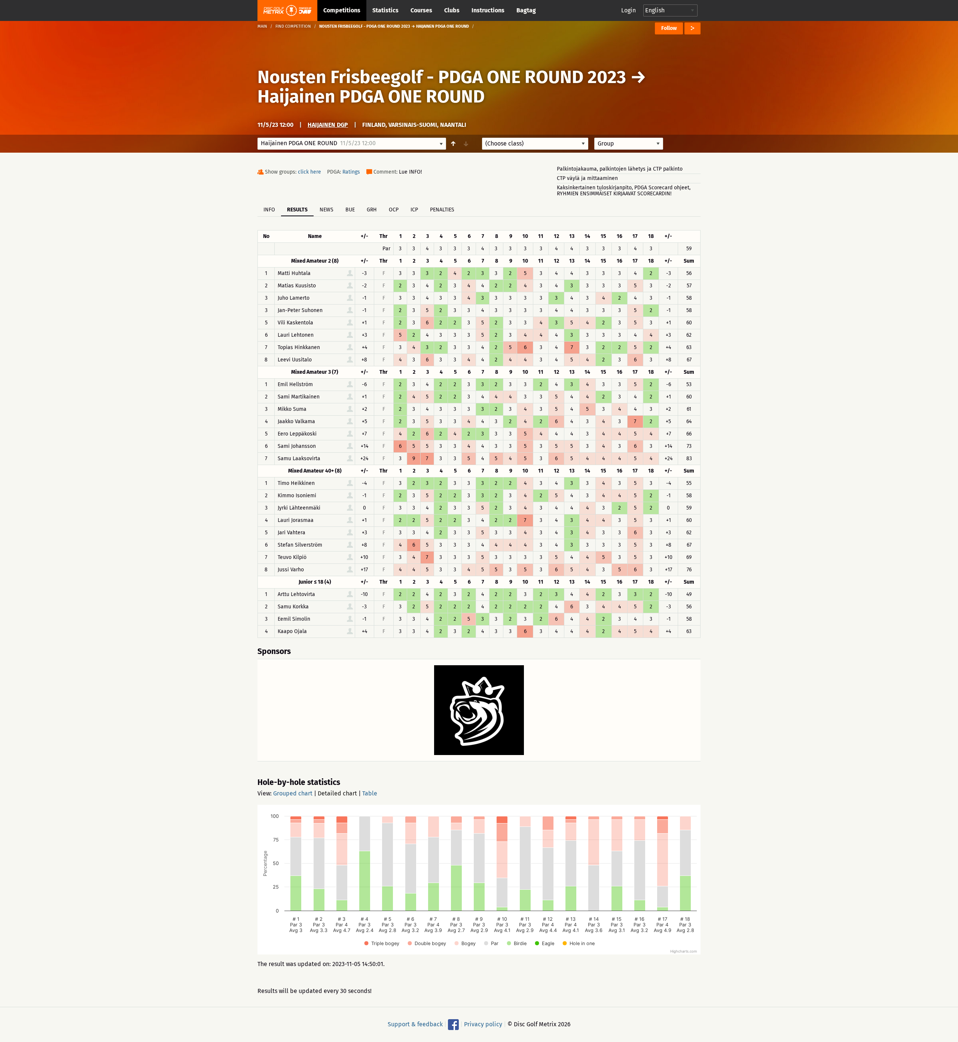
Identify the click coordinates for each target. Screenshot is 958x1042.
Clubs (452, 10)
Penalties (442, 210)
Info (269, 210)
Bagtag (526, 10)
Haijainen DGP (328, 124)
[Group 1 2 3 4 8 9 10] (628, 144)
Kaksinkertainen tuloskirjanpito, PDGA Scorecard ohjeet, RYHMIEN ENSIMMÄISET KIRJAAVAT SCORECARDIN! (623, 190)
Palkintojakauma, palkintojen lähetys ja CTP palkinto (620, 169)
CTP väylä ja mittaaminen (587, 178)
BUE (350, 210)
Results (297, 210)
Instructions (488, 10)
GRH (372, 210)
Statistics (385, 10)
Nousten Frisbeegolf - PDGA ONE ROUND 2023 (441, 77)
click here (309, 172)
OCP (394, 210)
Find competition (293, 26)
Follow (669, 28)
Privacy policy (483, 1024)
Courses (421, 10)
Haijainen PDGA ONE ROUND (371, 96)
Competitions (341, 10)
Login (628, 10)
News (326, 210)
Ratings (351, 172)
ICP (414, 210)
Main (262, 26)
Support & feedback (415, 1024)
